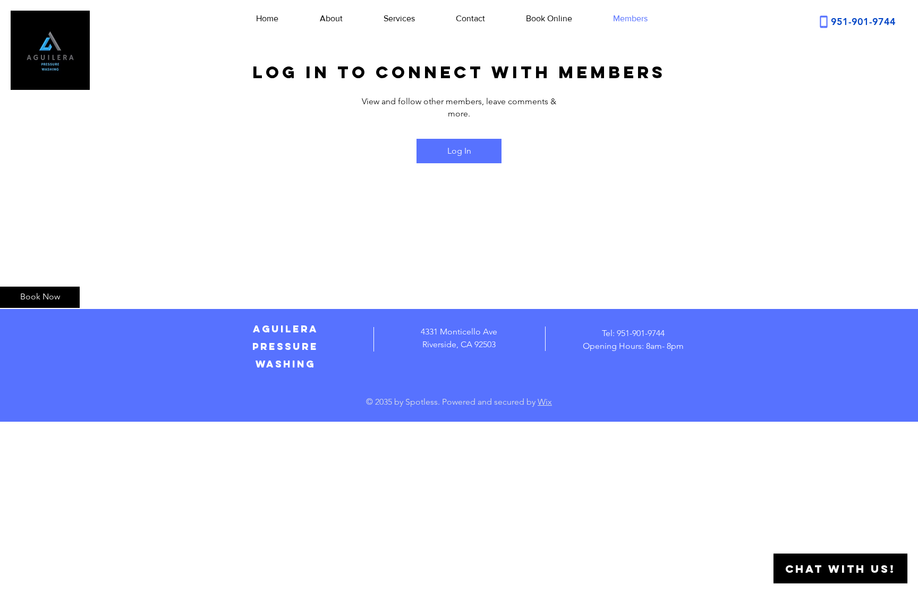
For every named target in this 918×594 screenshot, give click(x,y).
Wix (545, 402)
